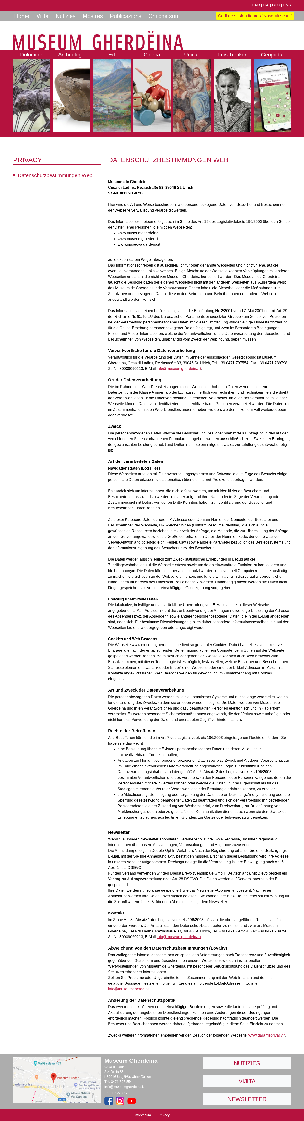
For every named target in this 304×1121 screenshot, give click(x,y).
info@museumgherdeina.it (179, 369)
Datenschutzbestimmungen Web (55, 175)
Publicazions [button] (125, 16)
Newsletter (247, 1099)
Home (21, 16)
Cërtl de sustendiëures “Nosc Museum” (255, 16)
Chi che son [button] (163, 16)
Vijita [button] (42, 16)
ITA (266, 5)
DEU (276, 5)
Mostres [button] (93, 16)
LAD (256, 5)
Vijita (247, 1081)
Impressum (143, 1115)
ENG (287, 5)
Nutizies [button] (66, 16)
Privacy (164, 1115)
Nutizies (247, 1063)
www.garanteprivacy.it (266, 1035)
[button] (31, 91)
